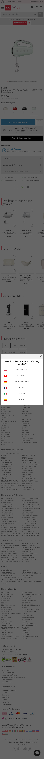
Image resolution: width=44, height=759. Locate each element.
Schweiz (22, 376)
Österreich (22, 370)
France (22, 388)
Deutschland (22, 382)
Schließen (40, 356)
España (22, 400)
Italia (22, 394)
